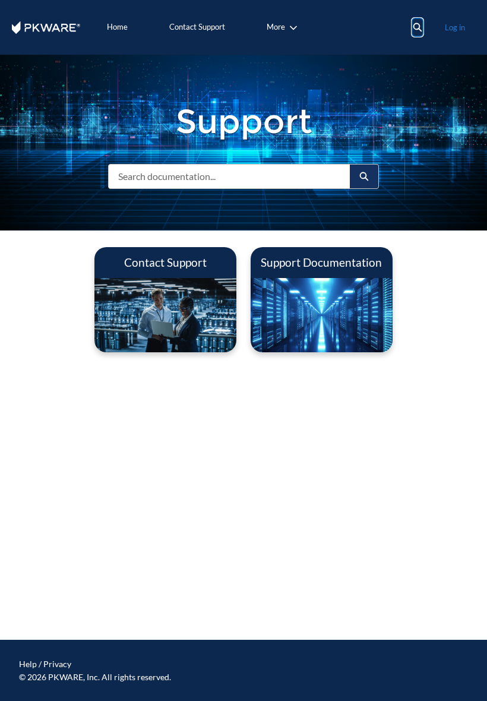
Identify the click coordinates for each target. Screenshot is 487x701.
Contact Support (197, 26)
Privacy (57, 664)
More (276, 26)
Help (28, 664)
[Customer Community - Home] (46, 27)
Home (117, 26)
